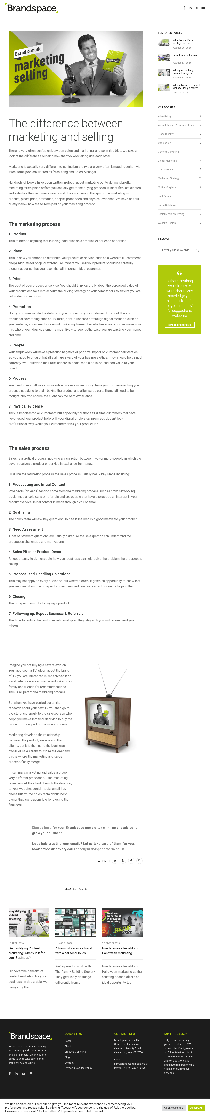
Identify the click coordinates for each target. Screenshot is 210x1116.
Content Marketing (168, 151)
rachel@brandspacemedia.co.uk (99, 849)
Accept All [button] (196, 1107)
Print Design (165, 196)
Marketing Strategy (168, 178)
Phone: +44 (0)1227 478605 (130, 1067)
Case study (164, 143)
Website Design (167, 222)
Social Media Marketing (171, 214)
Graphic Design (166, 169)
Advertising (164, 116)
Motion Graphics (167, 187)
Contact (69, 1062)
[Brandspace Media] (31, 8)
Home (68, 1041)
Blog (67, 1057)
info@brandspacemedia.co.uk (131, 1063)
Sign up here (41, 828)
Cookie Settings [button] (173, 1107)
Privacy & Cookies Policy (78, 1068)
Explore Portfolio (179, 325)
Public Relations (167, 205)
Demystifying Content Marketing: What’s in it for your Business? (27, 953)
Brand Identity (166, 134)
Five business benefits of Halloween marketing (120, 950)
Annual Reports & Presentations (176, 125)
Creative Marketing (75, 1051)
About (68, 1046)
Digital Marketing (167, 160)
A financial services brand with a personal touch (73, 950)
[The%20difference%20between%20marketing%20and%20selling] (115, 861)
